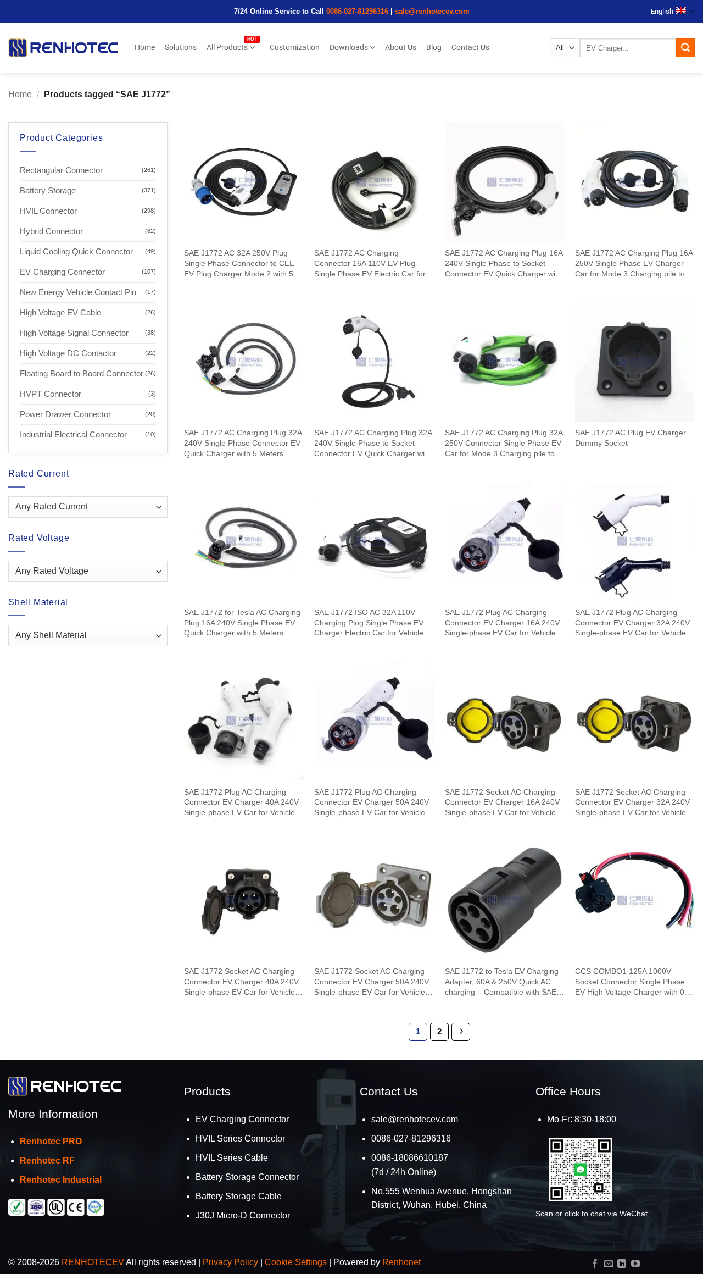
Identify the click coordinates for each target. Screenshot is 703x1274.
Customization (295, 47)
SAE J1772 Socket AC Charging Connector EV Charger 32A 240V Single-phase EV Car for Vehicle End (632, 803)
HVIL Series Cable (232, 1157)
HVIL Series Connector (240, 1138)
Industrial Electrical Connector (73, 434)
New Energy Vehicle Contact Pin (78, 292)
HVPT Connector (50, 393)
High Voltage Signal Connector (74, 332)
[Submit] (685, 47)
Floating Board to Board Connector (81, 373)
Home (145, 47)
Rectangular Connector (61, 170)
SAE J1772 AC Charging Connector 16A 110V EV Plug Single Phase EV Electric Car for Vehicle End (370, 263)
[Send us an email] (608, 1264)
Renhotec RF (47, 1160)
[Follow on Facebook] (594, 1264)
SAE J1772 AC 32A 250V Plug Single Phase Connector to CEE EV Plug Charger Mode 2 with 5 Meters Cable (239, 263)
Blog (434, 47)
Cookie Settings (296, 1262)
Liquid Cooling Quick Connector (76, 251)
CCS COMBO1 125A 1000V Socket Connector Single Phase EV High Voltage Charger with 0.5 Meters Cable (633, 982)
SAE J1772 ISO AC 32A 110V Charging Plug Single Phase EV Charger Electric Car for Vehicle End (368, 623)
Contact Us (470, 47)
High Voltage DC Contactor (68, 353)
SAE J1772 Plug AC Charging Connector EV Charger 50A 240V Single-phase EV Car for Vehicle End (371, 803)
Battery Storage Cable (239, 1196)
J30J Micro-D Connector (243, 1215)
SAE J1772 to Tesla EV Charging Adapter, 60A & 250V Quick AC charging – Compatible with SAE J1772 (502, 982)
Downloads (349, 47)
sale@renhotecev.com (432, 11)
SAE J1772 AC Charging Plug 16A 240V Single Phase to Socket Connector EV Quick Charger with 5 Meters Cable (503, 263)
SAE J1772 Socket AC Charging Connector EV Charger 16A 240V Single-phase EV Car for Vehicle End (502, 803)
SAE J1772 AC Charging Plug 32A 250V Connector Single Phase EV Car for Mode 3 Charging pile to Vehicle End (503, 443)
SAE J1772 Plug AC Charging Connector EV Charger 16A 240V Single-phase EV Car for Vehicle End (502, 623)
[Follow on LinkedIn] (621, 1264)
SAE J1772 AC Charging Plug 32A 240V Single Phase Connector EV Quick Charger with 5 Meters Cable (243, 443)
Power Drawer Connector (65, 414)
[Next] (460, 1032)
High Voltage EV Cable (60, 312)
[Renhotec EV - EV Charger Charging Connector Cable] (63, 47)
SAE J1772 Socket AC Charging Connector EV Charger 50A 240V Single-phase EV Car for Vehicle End (371, 982)
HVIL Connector (48, 210)
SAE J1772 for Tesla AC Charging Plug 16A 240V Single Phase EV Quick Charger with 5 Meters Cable (242, 623)
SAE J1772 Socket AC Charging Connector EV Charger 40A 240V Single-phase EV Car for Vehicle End (241, 982)
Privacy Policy (230, 1262)
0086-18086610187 (409, 1157)
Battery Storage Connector (247, 1177)
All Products (227, 47)
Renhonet (401, 1262)
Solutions (181, 47)
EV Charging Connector (62, 271)
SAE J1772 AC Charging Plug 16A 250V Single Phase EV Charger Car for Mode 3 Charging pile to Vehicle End (634, 263)
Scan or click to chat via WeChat (591, 1213)
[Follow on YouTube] (635, 1264)
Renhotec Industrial (61, 1179)
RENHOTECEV (93, 1262)
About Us (400, 47)
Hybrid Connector (51, 231)
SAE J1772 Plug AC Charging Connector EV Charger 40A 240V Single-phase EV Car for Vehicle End (241, 803)
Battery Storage (48, 190)
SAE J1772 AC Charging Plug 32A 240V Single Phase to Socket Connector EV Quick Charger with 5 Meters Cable (373, 443)
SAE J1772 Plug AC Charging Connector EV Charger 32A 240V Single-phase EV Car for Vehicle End (632, 623)
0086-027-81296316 (357, 11)
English (662, 11)
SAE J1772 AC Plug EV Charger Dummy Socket (630, 437)
